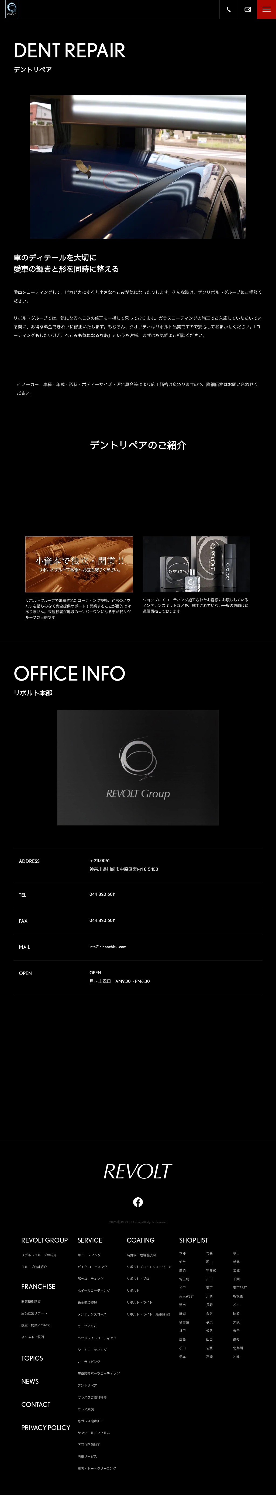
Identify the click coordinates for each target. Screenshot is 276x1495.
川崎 (209, 1296)
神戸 (182, 1331)
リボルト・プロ (138, 1279)
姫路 (209, 1331)
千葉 (236, 1279)
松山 (182, 1348)
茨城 (236, 1270)
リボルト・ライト (140, 1302)
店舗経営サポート (34, 1313)
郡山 (209, 1262)
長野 (209, 1305)
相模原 (238, 1296)
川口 (209, 1279)
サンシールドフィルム (94, 1433)
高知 (236, 1339)
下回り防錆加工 (89, 1445)
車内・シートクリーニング (97, 1468)
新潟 (236, 1262)
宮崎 (209, 1356)
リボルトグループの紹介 (39, 1255)
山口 (209, 1339)
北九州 (238, 1348)
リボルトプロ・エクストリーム (149, 1267)
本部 (182, 1253)
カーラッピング (89, 1362)
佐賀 (209, 1348)
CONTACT (36, 1405)
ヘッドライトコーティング (97, 1338)
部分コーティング (91, 1279)
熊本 (182, 1356)
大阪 (236, 1322)
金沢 (209, 1313)
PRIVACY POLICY (45, 1428)
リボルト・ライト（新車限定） (149, 1314)
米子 (236, 1331)
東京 (209, 1287)
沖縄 (236, 1356)
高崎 (182, 1270)
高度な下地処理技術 (141, 1255)
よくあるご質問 (32, 1337)
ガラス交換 (86, 1409)
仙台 (182, 1262)
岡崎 (236, 1313)
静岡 (182, 1313)
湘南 (182, 1305)
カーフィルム (87, 1326)
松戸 (182, 1287)
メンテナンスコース (92, 1314)
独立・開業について (35, 1325)
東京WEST (186, 1296)
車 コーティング (89, 1255)
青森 (209, 1253)
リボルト (133, 1291)
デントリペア (87, 1385)
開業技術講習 (31, 1301)
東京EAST (240, 1287)
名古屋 (184, 1322)
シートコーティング (92, 1350)
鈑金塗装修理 (87, 1302)
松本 (236, 1305)
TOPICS (32, 1358)
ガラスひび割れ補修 (92, 1397)
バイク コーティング (92, 1267)
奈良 (209, 1322)
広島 (182, 1339)
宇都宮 (211, 1270)
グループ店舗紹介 (34, 1267)
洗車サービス (87, 1457)
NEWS (30, 1381)
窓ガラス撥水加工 (91, 1421)
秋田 (236, 1253)
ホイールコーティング (94, 1291)
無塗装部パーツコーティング (99, 1374)
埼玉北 (184, 1279)
